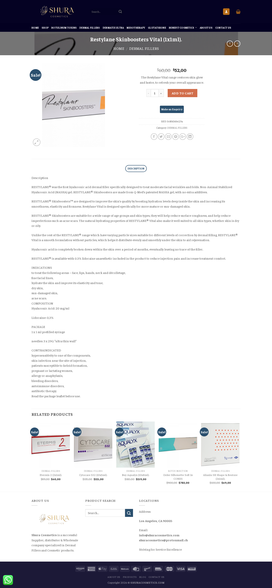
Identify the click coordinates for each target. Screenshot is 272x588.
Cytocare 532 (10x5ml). (93, 475)
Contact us (223, 27)
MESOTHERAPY (136, 27)
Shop (45, 27)
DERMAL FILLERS (89, 27)
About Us (206, 27)
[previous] (32, 456)
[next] (239, 456)
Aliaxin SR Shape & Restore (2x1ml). (220, 476)
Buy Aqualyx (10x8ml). (135, 475)
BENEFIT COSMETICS (181, 27)
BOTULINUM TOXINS (64, 27)
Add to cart (182, 93)
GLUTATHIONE (157, 27)
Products (130, 576)
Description (136, 168)
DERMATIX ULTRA (113, 27)
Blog (142, 576)
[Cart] (238, 11)
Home (35, 27)
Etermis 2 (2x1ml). (51, 475)
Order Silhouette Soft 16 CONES (178, 476)
